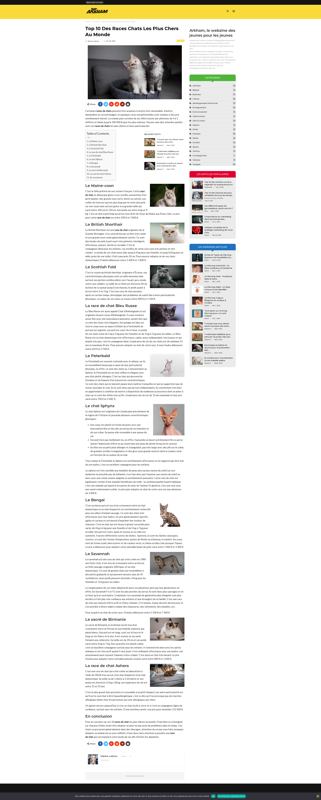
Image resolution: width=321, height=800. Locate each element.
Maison (196, 125)
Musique (196, 134)
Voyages (196, 164)
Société (196, 142)
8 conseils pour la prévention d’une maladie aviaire (218, 359)
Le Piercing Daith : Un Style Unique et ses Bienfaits (217, 288)
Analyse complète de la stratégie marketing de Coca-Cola (218, 230)
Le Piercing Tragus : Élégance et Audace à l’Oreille (215, 300)
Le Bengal (93, 163)
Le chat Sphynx (96, 159)
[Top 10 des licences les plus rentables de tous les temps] (197, 196)
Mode (195, 129)
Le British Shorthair (98, 145)
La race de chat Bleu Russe (101, 152)
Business (197, 94)
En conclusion (96, 177)
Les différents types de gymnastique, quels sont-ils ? (218, 207)
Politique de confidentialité (231, 796)
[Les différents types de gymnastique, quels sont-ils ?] (197, 209)
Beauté (196, 90)
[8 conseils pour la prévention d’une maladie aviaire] (197, 361)
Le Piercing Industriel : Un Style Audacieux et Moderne (218, 266)
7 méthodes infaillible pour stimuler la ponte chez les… (217, 335)
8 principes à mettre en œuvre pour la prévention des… (217, 347)
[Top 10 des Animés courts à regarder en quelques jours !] (197, 185)
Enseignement (199, 107)
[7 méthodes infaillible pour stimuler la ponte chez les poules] (149, 154)
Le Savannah (94, 166)
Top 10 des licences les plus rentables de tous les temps (218, 194)
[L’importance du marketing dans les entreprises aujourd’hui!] (197, 219)
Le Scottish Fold (96, 148)
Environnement (200, 112)
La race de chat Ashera (100, 174)
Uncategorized (200, 155)
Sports (196, 147)
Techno (196, 151)
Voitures (196, 160)
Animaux (181, 41)
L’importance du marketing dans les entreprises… (217, 217)
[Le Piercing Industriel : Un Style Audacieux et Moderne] (197, 268)
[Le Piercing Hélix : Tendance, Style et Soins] (197, 279)
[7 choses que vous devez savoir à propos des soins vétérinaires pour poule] (149, 142)
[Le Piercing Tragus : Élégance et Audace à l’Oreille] (197, 301)
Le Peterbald (95, 155)
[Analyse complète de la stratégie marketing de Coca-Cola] (197, 230)
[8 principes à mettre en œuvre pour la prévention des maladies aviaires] (149, 166)
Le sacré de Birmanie (98, 170)
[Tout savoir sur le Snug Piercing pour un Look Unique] (197, 314)
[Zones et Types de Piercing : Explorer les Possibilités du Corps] (197, 258)
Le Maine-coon (96, 141)
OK (213, 796)
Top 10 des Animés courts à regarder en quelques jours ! (218, 183)
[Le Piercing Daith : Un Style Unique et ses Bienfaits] (197, 290)
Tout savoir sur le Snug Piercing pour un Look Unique (215, 313)
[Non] (318, 796)
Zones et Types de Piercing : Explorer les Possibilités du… (218, 256)
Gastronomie (199, 116)
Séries (195, 138)
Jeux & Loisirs (199, 121)
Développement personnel (205, 103)
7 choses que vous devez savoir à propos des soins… (217, 324)
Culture (196, 99)
